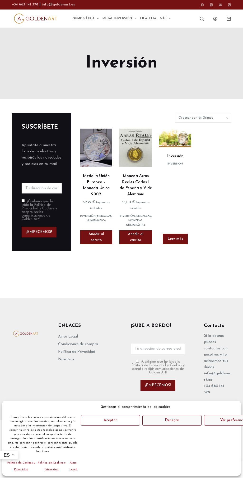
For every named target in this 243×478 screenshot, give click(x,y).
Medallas (104, 216)
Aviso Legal (68, 336)
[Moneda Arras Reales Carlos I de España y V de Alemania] (135, 148)
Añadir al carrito (96, 237)
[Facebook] (202, 4)
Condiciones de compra (78, 344)
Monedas (135, 220)
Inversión (88, 216)
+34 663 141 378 (25, 4)
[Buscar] (202, 19)
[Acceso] (215, 19)
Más (163, 18)
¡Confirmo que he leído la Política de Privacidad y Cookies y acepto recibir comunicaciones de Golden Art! (39, 210)
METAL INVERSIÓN (117, 18)
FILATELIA (148, 18)
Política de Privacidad (76, 352)
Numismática (96, 220)
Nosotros (66, 359)
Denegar (172, 420)
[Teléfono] (229, 4)
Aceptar (110, 420)
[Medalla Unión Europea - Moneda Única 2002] (96, 148)
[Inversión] (175, 138)
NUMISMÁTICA (83, 18)
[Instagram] (211, 4)
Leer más (175, 239)
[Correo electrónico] (220, 4)
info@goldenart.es (58, 4)
